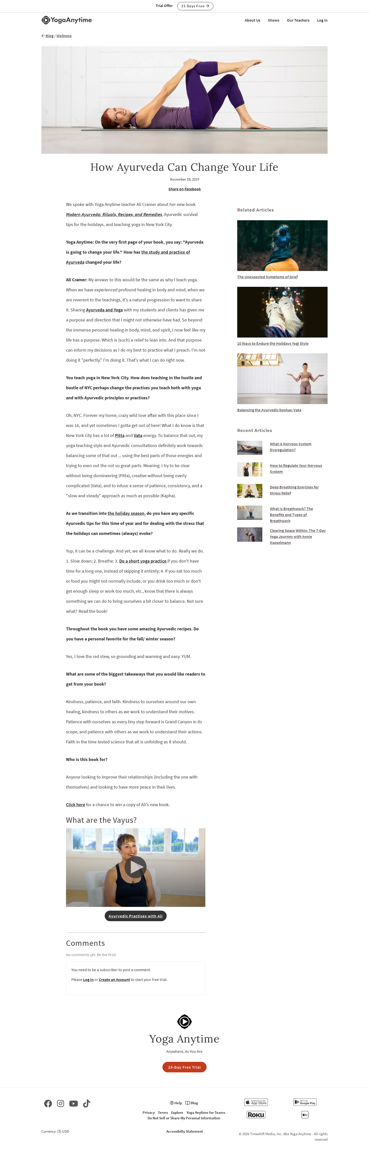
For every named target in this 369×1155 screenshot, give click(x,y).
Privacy (149, 1112)
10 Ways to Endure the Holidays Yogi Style (273, 343)
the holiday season (126, 513)
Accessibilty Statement (184, 1131)
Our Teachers (298, 20)
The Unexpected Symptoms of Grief (267, 276)
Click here (75, 804)
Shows (273, 20)
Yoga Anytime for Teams (206, 1112)
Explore (177, 1112)
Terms (163, 1112)
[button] (135, 867)
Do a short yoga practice (143, 561)
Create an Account (114, 979)
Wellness (64, 35)
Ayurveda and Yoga (104, 310)
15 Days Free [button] (193, 6)
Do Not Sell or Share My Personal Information (184, 1118)
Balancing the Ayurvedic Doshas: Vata (269, 409)
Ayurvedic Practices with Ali (136, 915)
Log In (322, 20)
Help (178, 1103)
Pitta (120, 435)
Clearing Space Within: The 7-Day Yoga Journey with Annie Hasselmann (298, 536)
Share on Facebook (184, 188)
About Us (252, 20)
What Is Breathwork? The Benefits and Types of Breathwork (291, 514)
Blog (49, 35)
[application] (135, 867)
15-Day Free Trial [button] (184, 1067)
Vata (138, 435)
